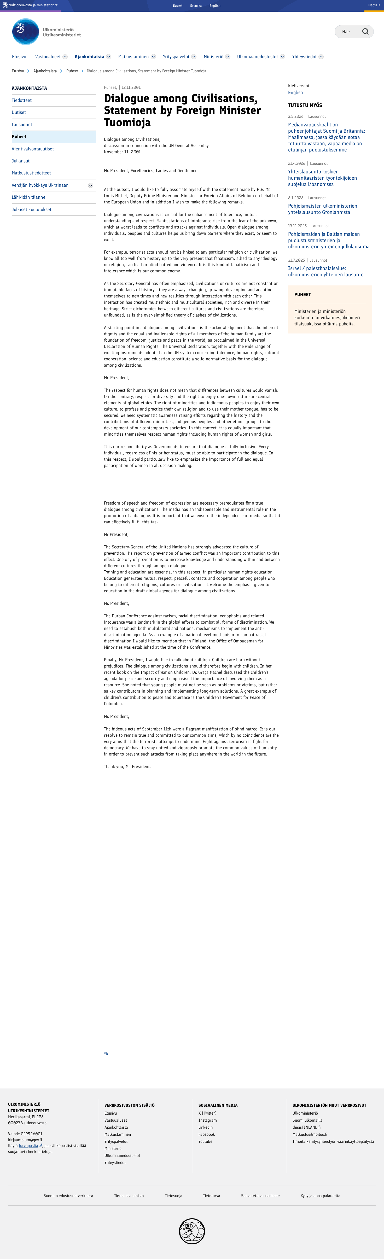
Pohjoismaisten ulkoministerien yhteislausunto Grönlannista (322, 209)
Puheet (71, 70)
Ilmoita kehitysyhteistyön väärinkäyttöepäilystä (333, 1141)
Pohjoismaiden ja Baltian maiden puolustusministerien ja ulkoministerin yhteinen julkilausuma (329, 240)
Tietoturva (211, 1195)
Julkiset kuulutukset (31, 209)
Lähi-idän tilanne (28, 197)
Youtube (205, 1141)
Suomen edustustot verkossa (68, 1195)
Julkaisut (21, 161)
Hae (365, 31)
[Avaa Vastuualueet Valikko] (65, 56)
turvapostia (28, 1145)
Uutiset (19, 112)
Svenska (196, 6)
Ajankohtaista (44, 70)
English (215, 6)
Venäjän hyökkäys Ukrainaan (40, 185)
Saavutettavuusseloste (260, 1195)
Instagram (208, 1120)
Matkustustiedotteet (31, 173)
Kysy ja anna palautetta (320, 1195)
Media (373, 5)
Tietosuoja (173, 1195)
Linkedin (206, 1127)
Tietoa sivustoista (129, 1195)
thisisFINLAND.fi (307, 1127)
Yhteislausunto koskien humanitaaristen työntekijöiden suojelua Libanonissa (322, 177)
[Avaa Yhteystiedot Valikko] (321, 56)
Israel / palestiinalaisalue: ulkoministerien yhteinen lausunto (326, 271)
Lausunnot (22, 124)
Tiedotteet (22, 100)
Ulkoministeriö (305, 1113)
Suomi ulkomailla (308, 1120)
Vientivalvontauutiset (33, 149)
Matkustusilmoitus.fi (310, 1134)
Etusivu (18, 70)
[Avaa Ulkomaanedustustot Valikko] (282, 56)
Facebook (207, 1134)
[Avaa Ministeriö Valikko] (228, 56)
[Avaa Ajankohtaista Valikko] (109, 56)
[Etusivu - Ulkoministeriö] (54, 31)
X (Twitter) (208, 1113)
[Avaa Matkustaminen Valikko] (153, 56)
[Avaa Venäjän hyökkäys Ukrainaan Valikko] (90, 185)
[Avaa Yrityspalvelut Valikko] (194, 56)
